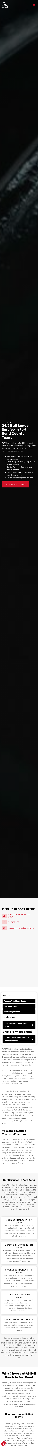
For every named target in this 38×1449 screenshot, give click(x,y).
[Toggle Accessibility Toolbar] (4, 1444)
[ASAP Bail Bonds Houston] (5, 5)
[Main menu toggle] (34, 5)
